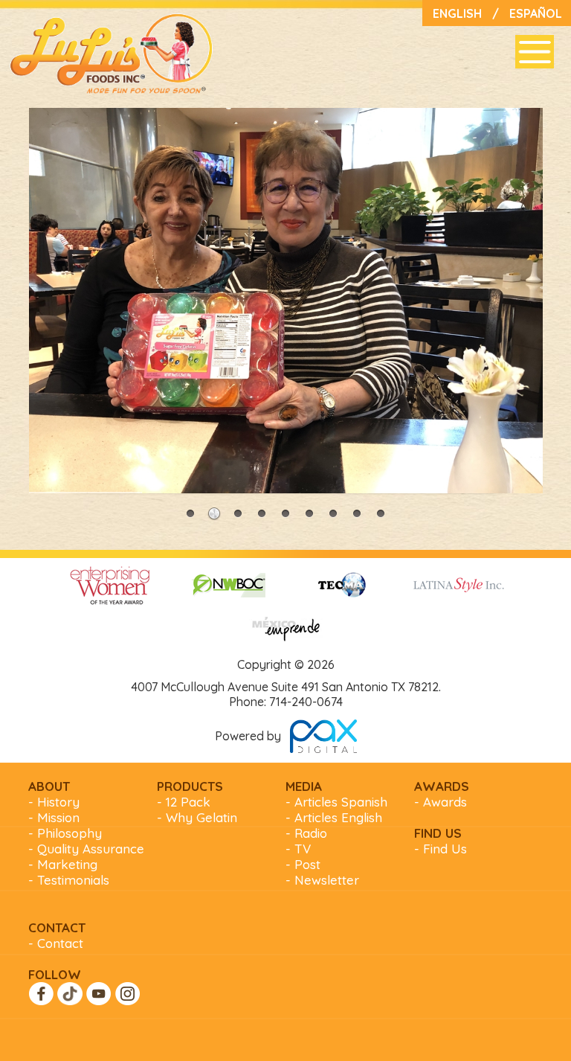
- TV (298, 848)
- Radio (306, 833)
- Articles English (334, 817)
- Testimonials (68, 880)
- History (54, 802)
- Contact (55, 943)
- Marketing (62, 864)
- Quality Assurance (86, 848)
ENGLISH (457, 13)
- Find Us (440, 848)
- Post (303, 864)
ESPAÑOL (535, 13)
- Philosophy (65, 833)
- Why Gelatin (197, 817)
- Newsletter (322, 880)
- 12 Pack (183, 802)
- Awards (440, 802)
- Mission (54, 817)
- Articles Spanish (336, 802)
